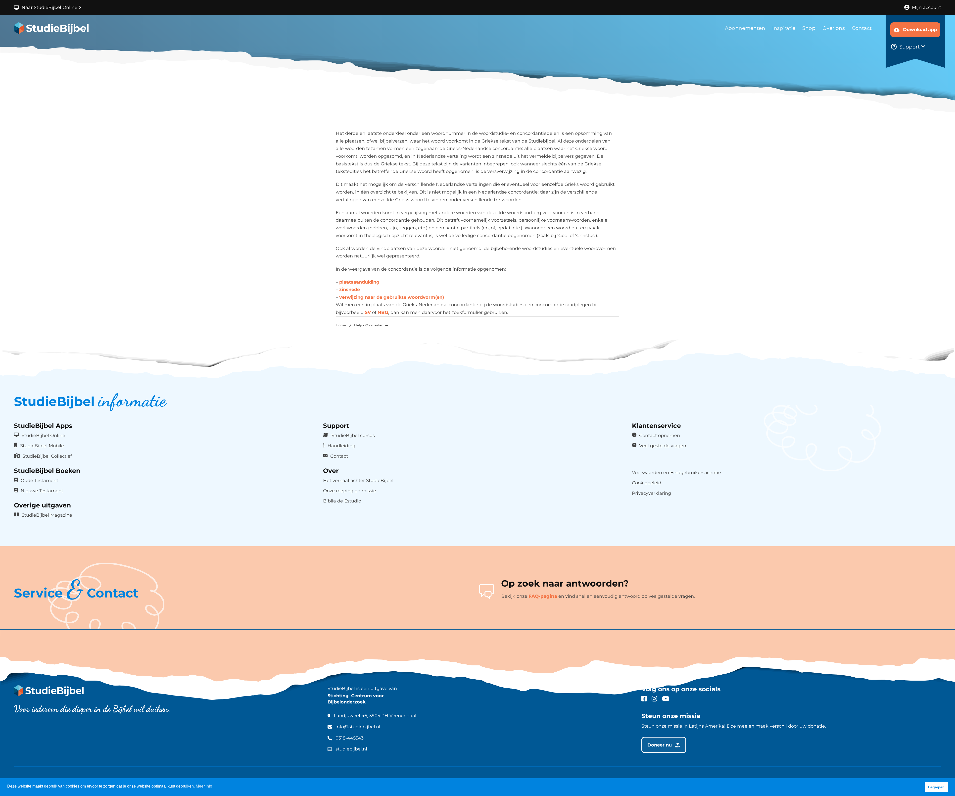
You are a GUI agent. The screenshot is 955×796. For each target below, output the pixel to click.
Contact (862, 28)
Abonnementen (745, 28)
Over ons (833, 28)
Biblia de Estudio (342, 501)
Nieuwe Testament (42, 491)
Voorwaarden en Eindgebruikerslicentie (676, 472)
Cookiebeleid (646, 483)
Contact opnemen (659, 435)
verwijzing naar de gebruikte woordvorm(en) (391, 297)
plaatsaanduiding (359, 282)
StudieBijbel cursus (353, 435)
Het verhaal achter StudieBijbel (358, 480)
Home (341, 325)
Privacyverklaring (651, 493)
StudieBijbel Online (43, 435)
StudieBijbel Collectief (47, 456)
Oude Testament (39, 480)
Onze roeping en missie (349, 491)
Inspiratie (783, 28)
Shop (808, 28)
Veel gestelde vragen (662, 445)
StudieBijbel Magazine (47, 515)
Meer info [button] (204, 786)
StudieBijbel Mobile (42, 445)
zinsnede (349, 289)
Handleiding (341, 445)
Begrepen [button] (936, 787)
